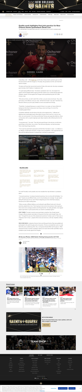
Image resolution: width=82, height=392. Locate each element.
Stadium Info (21, 360)
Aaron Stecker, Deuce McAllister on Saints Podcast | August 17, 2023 (25, 185)
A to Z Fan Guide (21, 365)
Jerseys (70, 365)
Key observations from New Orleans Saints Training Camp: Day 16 (39, 171)
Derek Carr (34, 79)
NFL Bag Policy (21, 367)
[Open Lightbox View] (41, 263)
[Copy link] (62, 34)
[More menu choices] (52, 11)
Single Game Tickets (35, 367)
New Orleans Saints (26, 241)
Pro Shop (70, 358)
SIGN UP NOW (46, 324)
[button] (41, 58)
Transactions (11, 371)
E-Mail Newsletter (58, 371)
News (59, 360)
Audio (59, 369)
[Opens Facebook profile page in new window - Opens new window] (23, 243)
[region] (41, 388)
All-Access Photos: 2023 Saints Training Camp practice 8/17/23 (39, 237)
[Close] (80, 388)
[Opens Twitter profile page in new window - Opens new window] (23, 36)
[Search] (60, 11)
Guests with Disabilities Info (35, 371)
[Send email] (59, 34)
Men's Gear (70, 360)
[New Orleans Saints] (41, 383)
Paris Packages (34, 365)
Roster (11, 360)
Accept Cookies (72, 388)
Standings (10, 367)
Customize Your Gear (70, 369)
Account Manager (34, 360)
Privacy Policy (42, 390)
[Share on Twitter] (57, 34)
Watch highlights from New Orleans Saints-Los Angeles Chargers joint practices (53, 171)
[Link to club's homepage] (3, 11)
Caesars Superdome (22, 371)
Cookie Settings (53, 388)
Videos (59, 367)
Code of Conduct (21, 369)
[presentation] (75, 309)
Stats (10, 369)
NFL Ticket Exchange (35, 369)
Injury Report (11, 365)
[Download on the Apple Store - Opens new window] (37, 378)
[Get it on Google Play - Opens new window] (45, 378)
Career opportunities (47, 360)
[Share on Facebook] (55, 34)
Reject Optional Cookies (63, 388)
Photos (59, 365)
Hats (70, 367)
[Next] (49, 273)
